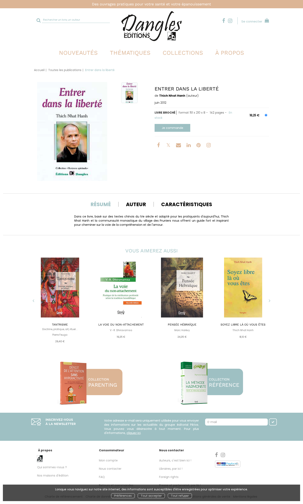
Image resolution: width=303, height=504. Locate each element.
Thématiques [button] (130, 52)
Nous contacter (110, 469)
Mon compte (108, 460)
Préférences (123, 496)
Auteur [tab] (136, 204)
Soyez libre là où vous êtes (243, 324)
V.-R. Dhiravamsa (121, 330)
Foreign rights (169, 477)
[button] (72, 131)
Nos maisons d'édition (52, 475)
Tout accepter (151, 496)
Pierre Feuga (59, 334)
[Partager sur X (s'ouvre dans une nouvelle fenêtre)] (168, 146)
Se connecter (251, 21)
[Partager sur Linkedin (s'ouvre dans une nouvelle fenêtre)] (189, 146)
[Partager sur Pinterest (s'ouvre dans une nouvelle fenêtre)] (199, 146)
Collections (183, 52)
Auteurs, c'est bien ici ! (175, 460)
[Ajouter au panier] (172, 128)
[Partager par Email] (179, 146)
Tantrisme (60, 324)
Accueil (39, 70)
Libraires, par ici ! (170, 469)
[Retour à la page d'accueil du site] (151, 26)
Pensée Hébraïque (182, 324)
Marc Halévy (182, 330)
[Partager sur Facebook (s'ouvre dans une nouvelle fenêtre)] (159, 146)
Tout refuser (180, 496)
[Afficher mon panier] (266, 21)
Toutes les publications (64, 70)
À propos (229, 52)
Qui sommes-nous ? (52, 467)
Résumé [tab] (100, 204)
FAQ (102, 477)
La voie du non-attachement (121, 324)
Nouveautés (78, 52)
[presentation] (33, 300)
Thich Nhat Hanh (172, 96)
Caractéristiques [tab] (186, 204)
